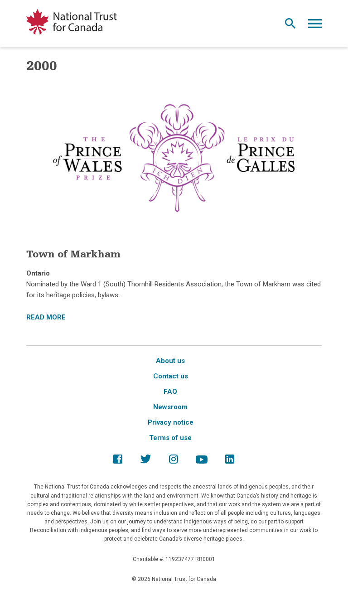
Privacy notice (170, 422)
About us (170, 361)
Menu (315, 26)
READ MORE (46, 317)
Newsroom (170, 407)
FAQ (170, 391)
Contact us (170, 376)
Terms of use (170, 438)
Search (290, 25)
